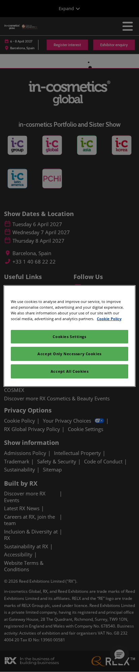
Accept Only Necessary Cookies (69, 353)
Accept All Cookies (69, 371)
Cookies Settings (69, 336)
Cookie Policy (109, 318)
